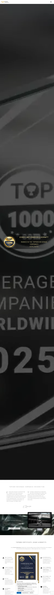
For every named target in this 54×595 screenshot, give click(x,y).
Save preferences (25, 592)
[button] (51, 2)
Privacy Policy (20, 584)
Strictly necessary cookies (22, 586)
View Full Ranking (14, 528)
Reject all (31, 592)
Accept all (18, 592)
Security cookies (21, 590)
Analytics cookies (21, 588)
